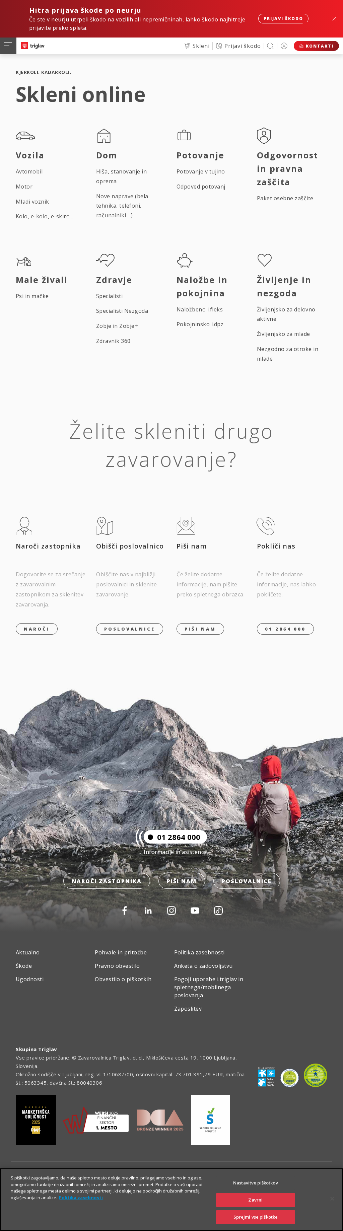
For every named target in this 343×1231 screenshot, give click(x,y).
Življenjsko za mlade (283, 334)
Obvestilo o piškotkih (123, 979)
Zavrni (255, 1200)
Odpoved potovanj (201, 186)
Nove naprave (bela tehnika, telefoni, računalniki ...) (122, 206)
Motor (24, 186)
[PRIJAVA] (284, 46)
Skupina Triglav (36, 1049)
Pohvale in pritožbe (121, 952)
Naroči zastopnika (107, 881)
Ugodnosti (30, 979)
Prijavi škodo (283, 18)
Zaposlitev (188, 1008)
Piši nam (182, 881)
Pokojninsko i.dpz (200, 324)
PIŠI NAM (200, 629)
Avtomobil (29, 171)
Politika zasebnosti (199, 952)
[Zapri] (332, 1198)
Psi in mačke (32, 296)
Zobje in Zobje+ (117, 326)
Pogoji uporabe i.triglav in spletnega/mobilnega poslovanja (209, 987)
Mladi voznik (32, 201)
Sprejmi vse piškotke (255, 1217)
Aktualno (28, 952)
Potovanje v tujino (201, 171)
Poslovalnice (129, 629)
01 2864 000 (285, 629)
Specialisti (109, 296)
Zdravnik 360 (113, 341)
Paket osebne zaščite (285, 198)
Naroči (37, 629)
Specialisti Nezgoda (122, 310)
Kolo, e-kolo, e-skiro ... (45, 216)
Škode (24, 965)
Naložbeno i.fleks (200, 309)
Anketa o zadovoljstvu (203, 965)
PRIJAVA (284, 46)
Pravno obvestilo (117, 965)
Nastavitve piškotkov (255, 1183)
